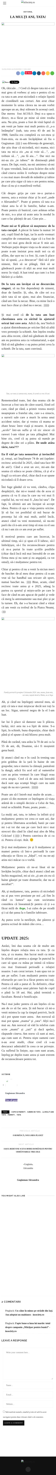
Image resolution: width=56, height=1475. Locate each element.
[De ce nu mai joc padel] (42, 1214)
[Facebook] (28, 1469)
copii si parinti (18, 1112)
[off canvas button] (4, 3)
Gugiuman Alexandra (11, 69)
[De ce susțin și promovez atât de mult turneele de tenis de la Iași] (14, 1214)
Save (30, 73)
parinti (11, 1115)
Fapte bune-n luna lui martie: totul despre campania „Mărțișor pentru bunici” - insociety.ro (27, 1327)
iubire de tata (33, 1112)
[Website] (28, 1187)
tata (19, 1115)
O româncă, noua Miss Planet (28, 1135)
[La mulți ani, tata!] (28, 42)
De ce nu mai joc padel (40, 1230)
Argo (22, 908)
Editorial (28, 12)
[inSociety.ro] (28, 1461)
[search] (51, 3)
